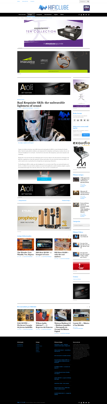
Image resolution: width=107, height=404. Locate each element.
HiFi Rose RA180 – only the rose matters (61, 254)
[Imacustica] (53, 62)
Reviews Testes (28, 17)
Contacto (32, 1)
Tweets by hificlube (77, 279)
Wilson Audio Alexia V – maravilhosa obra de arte (62, 350)
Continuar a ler (44, 179)
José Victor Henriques (28, 108)
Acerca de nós (25, 1)
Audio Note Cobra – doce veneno (61, 383)
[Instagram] (81, 120)
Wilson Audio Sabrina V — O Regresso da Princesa (44, 325)
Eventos (37, 347)
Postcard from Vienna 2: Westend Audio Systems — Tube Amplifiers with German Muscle (85, 208)
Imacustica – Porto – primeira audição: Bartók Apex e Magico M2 (62, 345)
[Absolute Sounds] (53, 33)
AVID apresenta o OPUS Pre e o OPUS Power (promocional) (84, 180)
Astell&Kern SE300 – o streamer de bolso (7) (62, 367)
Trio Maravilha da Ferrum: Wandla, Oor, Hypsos (62, 373)
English (56, 14)
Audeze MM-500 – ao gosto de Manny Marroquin (62, 378)
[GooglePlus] (88, 120)
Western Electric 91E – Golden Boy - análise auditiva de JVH (62, 388)
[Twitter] (84, 120)
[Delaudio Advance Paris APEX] (44, 89)
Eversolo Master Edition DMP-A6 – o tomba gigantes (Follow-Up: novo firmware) (62, 361)
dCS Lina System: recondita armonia (62, 355)
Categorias (39, 14)
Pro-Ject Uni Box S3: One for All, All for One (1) (84, 245)
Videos (62, 14)
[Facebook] (74, 120)
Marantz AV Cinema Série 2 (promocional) (84, 193)
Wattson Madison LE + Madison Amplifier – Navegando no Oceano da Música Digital (62, 327)
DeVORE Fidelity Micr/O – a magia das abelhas (62, 394)
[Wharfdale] (44, 218)
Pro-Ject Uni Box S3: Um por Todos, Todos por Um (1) (84, 255)
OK (88, 1)
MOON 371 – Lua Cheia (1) (84, 236)
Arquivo (37, 350)
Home (18, 1)
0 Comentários (36, 108)
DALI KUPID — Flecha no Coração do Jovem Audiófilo (24, 325)
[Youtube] (78, 120)
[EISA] (81, 155)
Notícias (37, 344)
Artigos (30, 14)
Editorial (37, 348)
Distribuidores (48, 14)
